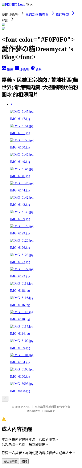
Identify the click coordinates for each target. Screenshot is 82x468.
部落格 (24, 69)
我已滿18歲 (10, 461)
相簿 (10, 69)
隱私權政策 (33, 411)
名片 (38, 69)
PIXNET (26, 406)
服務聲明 (49, 411)
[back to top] (5, 398)
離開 (24, 461)
